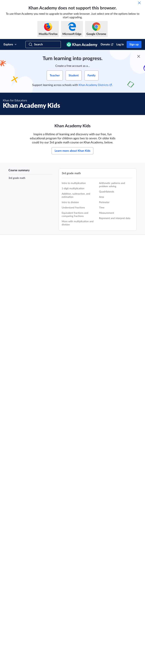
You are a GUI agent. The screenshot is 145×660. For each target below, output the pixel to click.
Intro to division (70, 202)
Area (101, 197)
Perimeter (104, 202)
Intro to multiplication (74, 183)
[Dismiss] (139, 3)
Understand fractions (73, 207)
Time (101, 207)
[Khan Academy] (81, 44)
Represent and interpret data (114, 218)
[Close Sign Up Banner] (138, 56)
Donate (105, 44)
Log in (120, 44)
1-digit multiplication (73, 188)
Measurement (106, 213)
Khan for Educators (15, 100)
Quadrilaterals (106, 192)
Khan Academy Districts (94, 85)
